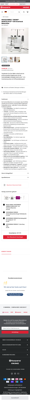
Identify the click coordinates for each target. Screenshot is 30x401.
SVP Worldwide (22, 387)
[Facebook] (12, 373)
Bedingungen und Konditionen (15, 385)
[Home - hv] (5, 7)
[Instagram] (15, 373)
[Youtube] (18, 373)
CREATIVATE (22, 4)
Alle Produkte (5, 16)
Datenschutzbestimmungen (11, 387)
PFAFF (6, 4)
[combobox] (15, 12)
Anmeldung (15, 332)
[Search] (20, 12)
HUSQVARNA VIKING (13, 4)
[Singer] (5, 312)
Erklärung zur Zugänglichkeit (15, 390)
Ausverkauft (15, 398)
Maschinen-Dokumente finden (14, 185)
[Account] (24, 12)
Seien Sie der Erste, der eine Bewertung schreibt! (15, 294)
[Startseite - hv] (15, 362)
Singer (2, 4)
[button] (27, 12)
